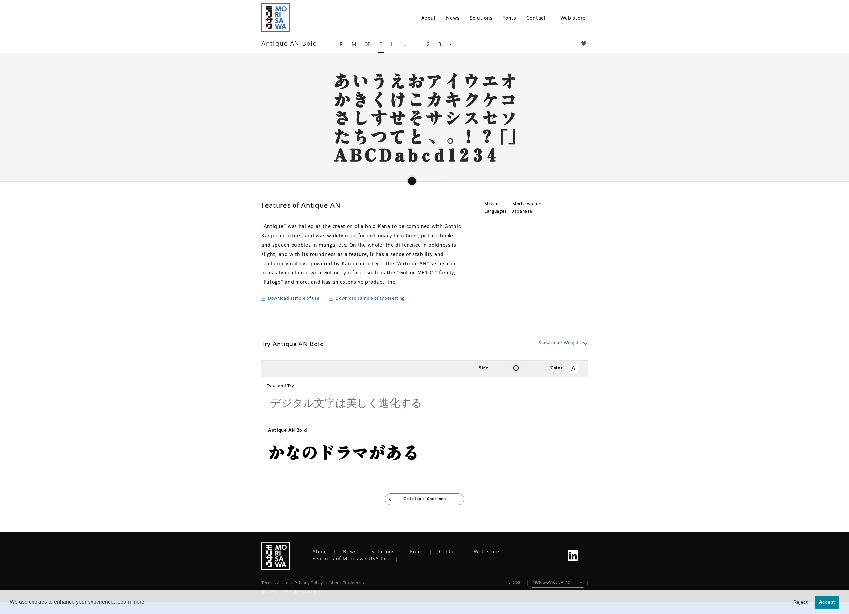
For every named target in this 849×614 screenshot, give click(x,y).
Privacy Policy (308, 583)
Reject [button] (800, 602)
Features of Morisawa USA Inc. (351, 559)
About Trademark (347, 583)
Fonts (417, 552)
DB (367, 44)
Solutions (383, 552)
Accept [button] (827, 602)
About (320, 552)
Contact (449, 552)
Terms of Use (274, 583)
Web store (486, 552)
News (349, 552)
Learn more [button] (130, 602)
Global (515, 583)
